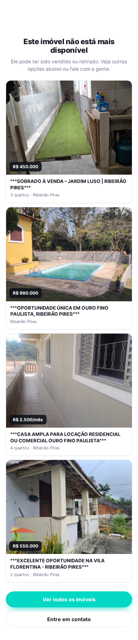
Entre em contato (69, 619)
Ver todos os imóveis (69, 599)
